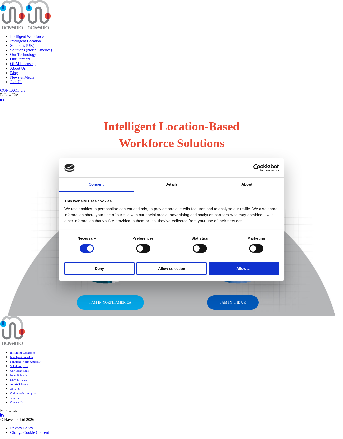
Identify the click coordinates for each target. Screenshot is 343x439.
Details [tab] (171, 184)
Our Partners (20, 59)
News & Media (22, 77)
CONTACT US (13, 90)
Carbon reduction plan (23, 393)
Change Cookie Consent (29, 432)
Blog (14, 73)
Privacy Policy (21, 428)
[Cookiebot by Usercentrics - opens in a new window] (257, 168)
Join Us (16, 82)
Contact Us (16, 402)
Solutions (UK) (22, 45)
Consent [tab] (96, 184)
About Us (18, 68)
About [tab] (246, 184)
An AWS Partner (19, 384)
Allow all (243, 268)
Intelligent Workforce (27, 36)
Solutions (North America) (31, 50)
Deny (99, 268)
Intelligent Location (25, 41)
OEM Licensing (23, 63)
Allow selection (171, 268)
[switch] (143, 248)
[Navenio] (25, 28)
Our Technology (23, 54)
